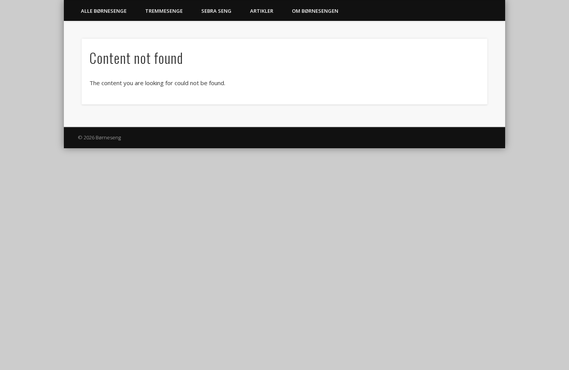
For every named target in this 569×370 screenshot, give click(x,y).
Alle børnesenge (104, 10)
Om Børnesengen (315, 10)
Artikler (261, 10)
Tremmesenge (164, 10)
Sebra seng (216, 10)
